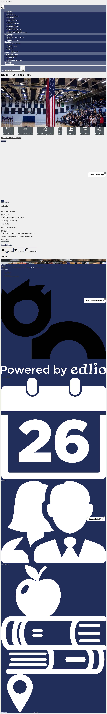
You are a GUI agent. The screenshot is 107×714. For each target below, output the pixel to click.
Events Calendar (11, 19)
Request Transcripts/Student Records (17, 32)
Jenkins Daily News (96, 519)
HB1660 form (14, 51)
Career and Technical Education (15, 37)
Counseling (10, 35)
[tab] (7, 250)
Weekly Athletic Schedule (95, 300)
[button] (8, 11)
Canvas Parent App (97, 175)
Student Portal (11, 22)
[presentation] (7, 251)
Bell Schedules (11, 14)
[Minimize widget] (105, 173)
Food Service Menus (12, 16)
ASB (8, 49)
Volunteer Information (13, 23)
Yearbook (9, 48)
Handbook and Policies (13, 26)
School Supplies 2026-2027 (14, 31)
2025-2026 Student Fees (13, 43)
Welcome (9, 13)
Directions (35, 712)
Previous (3, 141)
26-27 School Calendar (13, 20)
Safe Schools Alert (12, 28)
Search (2, 70)
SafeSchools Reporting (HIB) (15, 60)
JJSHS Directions (12, 56)
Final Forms (14, 46)
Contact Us (10, 59)
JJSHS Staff (10, 57)
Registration (10, 17)
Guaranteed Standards (13, 40)
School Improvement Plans (14, 29)
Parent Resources (11, 25)
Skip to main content (6, 1)
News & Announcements (11, 138)
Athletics (9, 45)
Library (9, 38)
